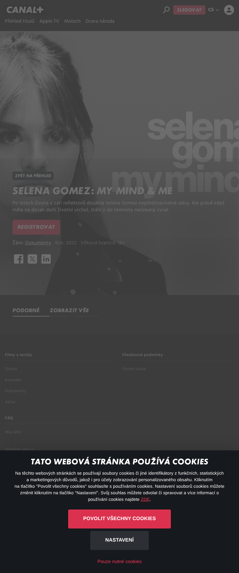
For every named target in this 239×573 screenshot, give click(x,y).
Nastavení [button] (119, 540)
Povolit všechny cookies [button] (119, 518)
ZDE (145, 499)
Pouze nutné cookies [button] (119, 561)
